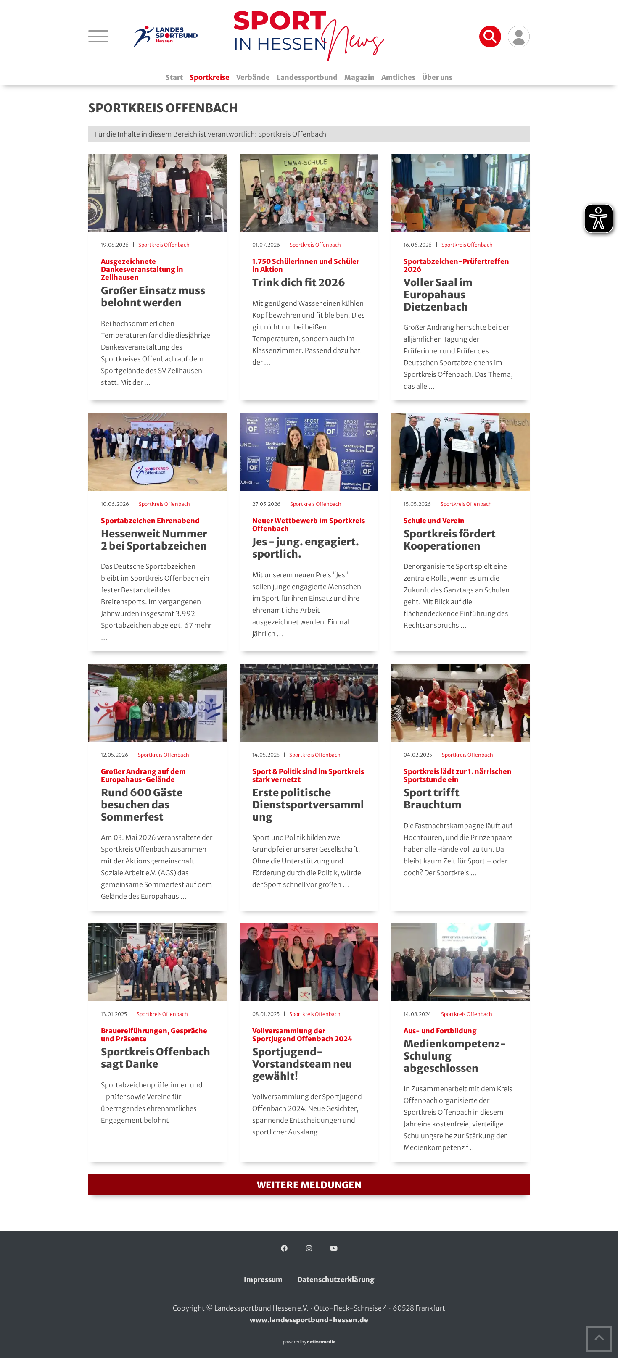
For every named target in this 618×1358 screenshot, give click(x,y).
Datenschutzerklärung (336, 1279)
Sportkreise (210, 77)
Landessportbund (307, 77)
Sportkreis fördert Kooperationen (450, 535)
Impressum (263, 1279)
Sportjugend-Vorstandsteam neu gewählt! (302, 1055)
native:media (321, 1342)
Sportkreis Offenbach (164, 245)
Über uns (437, 77)
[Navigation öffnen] (98, 36)
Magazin (359, 77)
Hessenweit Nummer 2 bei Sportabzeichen (154, 535)
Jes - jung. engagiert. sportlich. (308, 539)
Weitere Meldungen (309, 1185)
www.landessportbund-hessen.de (309, 1320)
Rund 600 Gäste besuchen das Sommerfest (143, 796)
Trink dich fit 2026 (305, 273)
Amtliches (398, 77)
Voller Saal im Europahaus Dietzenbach (456, 285)
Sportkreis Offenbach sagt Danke (155, 1049)
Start (174, 77)
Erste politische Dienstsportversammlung (308, 796)
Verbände (253, 77)
